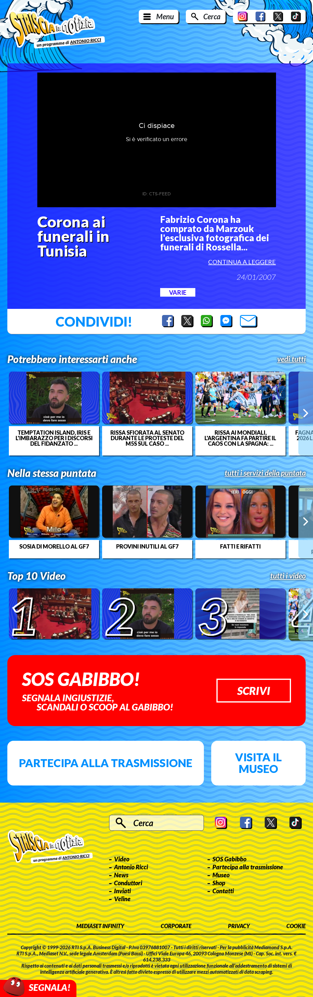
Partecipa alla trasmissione (105, 763)
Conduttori (128, 882)
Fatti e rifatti (240, 546)
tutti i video (288, 575)
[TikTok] (296, 16)
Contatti (223, 890)
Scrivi (253, 690)
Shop (218, 882)
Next (305, 413)
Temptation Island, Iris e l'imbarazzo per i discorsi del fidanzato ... (54, 438)
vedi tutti (291, 359)
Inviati (122, 890)
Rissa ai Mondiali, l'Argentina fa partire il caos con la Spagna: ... (240, 438)
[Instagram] (243, 16)
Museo (221, 875)
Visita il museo (258, 762)
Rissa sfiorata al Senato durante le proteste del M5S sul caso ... (147, 438)
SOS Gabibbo (229, 859)
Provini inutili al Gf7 (147, 546)
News (121, 875)
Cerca (211, 16)
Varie (177, 292)
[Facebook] (260, 16)
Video (121, 859)
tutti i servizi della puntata (265, 473)
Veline (122, 898)
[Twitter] (278, 16)
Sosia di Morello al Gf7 (54, 546)
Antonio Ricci (131, 867)
